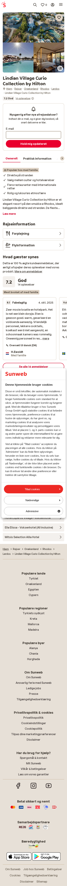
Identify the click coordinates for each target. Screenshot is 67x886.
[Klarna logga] (29, 809)
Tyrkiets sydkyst (33, 613)
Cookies (15, 875)
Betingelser (54, 869)
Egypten (33, 589)
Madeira (33, 629)
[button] (33, 27)
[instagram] (33, 788)
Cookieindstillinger (33, 723)
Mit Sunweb (33, 763)
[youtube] (48, 788)
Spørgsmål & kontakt (33, 758)
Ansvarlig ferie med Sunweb (34, 682)
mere (45, 338)
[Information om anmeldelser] (33, 98)
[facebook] (18, 788)
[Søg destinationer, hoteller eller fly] (35, 4)
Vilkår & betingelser (33, 769)
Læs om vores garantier (33, 774)
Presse (33, 693)
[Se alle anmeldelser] (18, 98)
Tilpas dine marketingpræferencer (33, 734)
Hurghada (33, 659)
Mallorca (33, 624)
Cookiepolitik (33, 728)
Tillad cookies (32, 489)
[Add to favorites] (59, 17)
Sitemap (41, 881)
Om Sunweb (33, 677)
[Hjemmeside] (3, 5)
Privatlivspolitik (33, 717)
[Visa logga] (21, 809)
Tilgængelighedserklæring (33, 699)
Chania (33, 653)
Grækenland (33, 584)
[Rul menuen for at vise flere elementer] (62, 158)
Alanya (33, 648)
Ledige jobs (33, 688)
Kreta (33, 618)
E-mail (10, 128)
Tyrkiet (33, 578)
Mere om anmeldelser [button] (28, 271)
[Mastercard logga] (13, 809)
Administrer (32, 511)
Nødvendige (32, 500)
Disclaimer (33, 739)
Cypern (33, 595)
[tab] (11, 158)
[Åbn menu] (61, 5)
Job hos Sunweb (33, 869)
